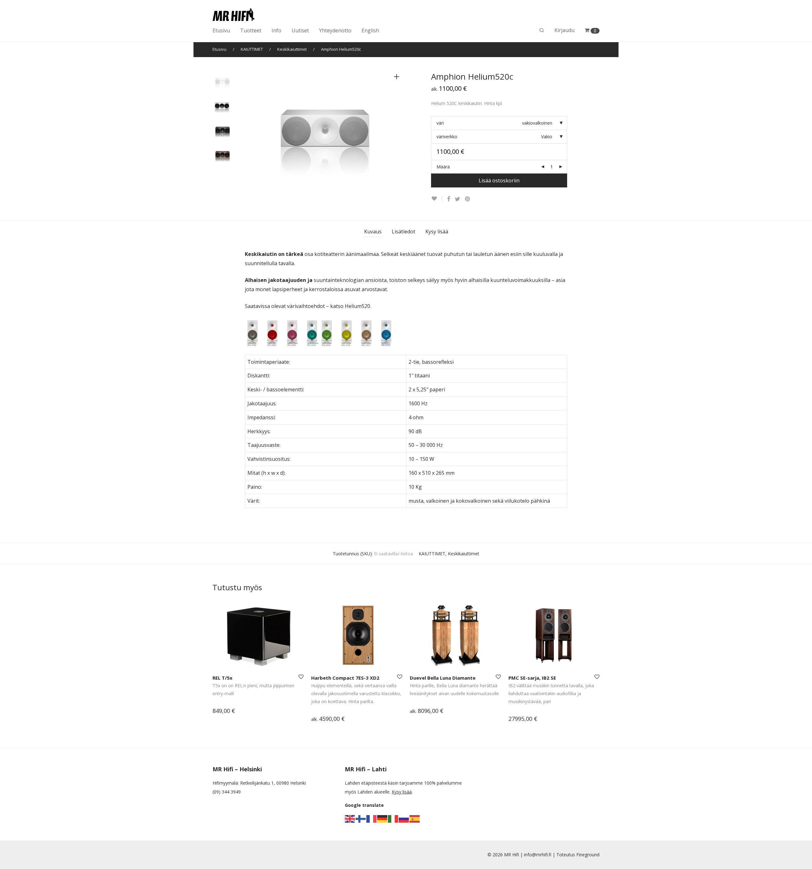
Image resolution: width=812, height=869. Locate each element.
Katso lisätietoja (226, 712)
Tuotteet (250, 30)
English (370, 30)
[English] (350, 818)
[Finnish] (361, 818)
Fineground (587, 855)
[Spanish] (414, 818)
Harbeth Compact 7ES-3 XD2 (345, 678)
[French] (371, 818)
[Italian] (393, 818)
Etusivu (221, 30)
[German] (382, 818)
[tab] (373, 231)
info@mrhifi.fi (537, 855)
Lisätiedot (403, 231)
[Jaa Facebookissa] (448, 199)
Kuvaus (373, 231)
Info (276, 30)
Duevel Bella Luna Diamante (442, 678)
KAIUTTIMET (252, 49)
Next (397, 130)
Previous (248, 130)
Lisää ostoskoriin (499, 180)
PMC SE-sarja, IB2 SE (532, 678)
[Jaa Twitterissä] (457, 199)
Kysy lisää (436, 231)
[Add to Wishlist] (436, 198)
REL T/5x (222, 678)
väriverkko (446, 137)
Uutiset (300, 30)
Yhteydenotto (335, 30)
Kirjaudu (564, 30)
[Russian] (404, 818)
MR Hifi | (514, 855)
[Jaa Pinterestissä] (468, 199)
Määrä (443, 167)
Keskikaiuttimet (292, 49)
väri (440, 123)
